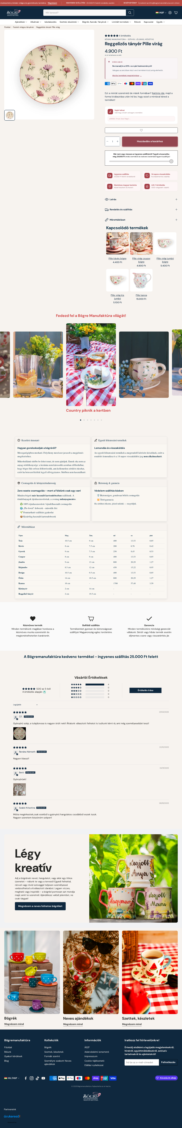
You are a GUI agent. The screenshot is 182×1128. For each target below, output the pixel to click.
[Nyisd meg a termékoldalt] (117, 243)
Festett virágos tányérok (23, 27)
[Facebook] (26, 1078)
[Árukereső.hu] (12, 1118)
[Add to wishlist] (141, 130)
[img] (20, 712)
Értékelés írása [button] (145, 690)
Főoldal (7, 27)
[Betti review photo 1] (19, 789)
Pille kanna (141, 295)
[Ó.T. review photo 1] (19, 733)
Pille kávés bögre (117, 258)
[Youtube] (43, 1078)
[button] (88, 13)
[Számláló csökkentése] (107, 141)
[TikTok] (37, 1078)
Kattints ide (158, 93)
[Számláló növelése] (117, 141)
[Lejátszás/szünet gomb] (71, 328)
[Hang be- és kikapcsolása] (111, 401)
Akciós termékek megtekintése (127, 75)
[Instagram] (31, 1078)
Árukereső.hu (12, 1122)
